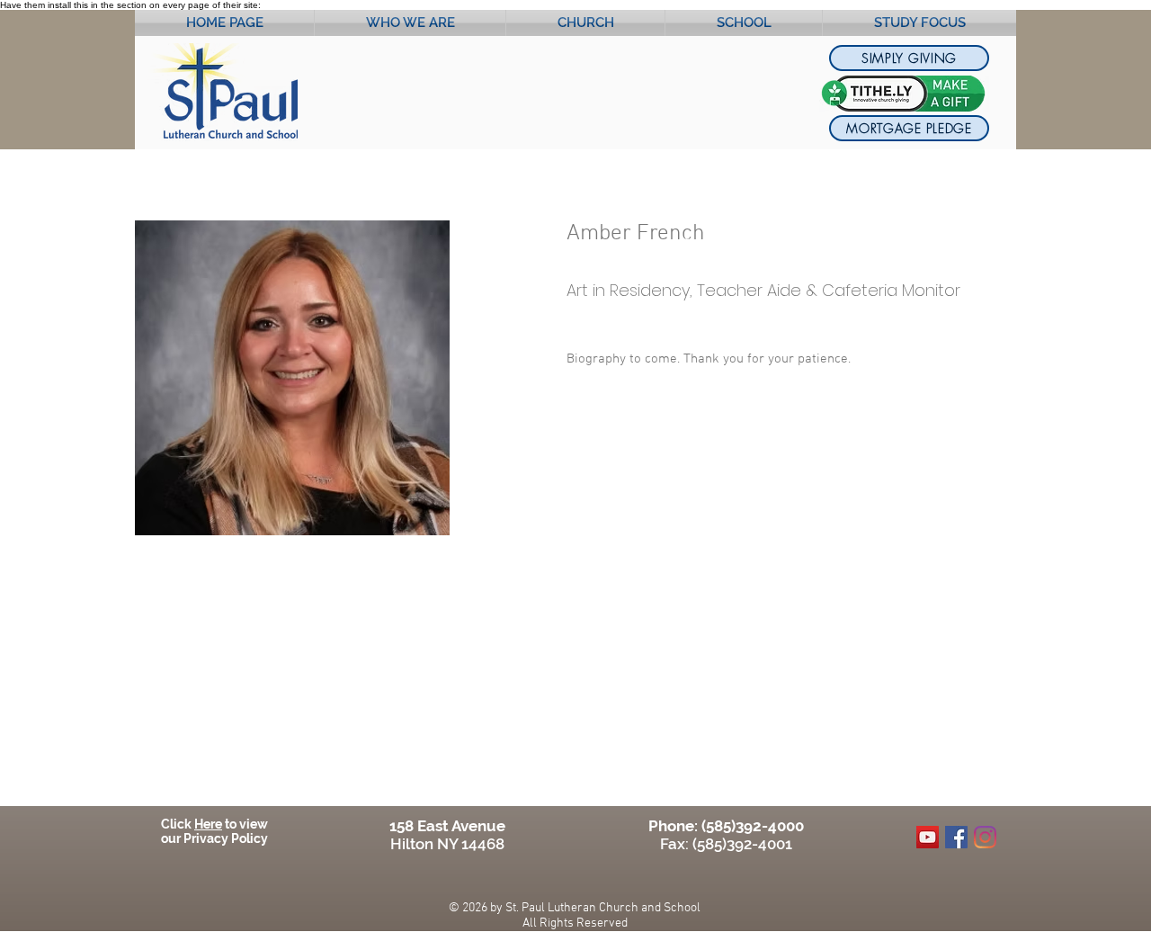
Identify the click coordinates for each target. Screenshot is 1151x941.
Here (208, 824)
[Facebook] (956, 837)
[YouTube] (927, 837)
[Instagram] (985, 837)
